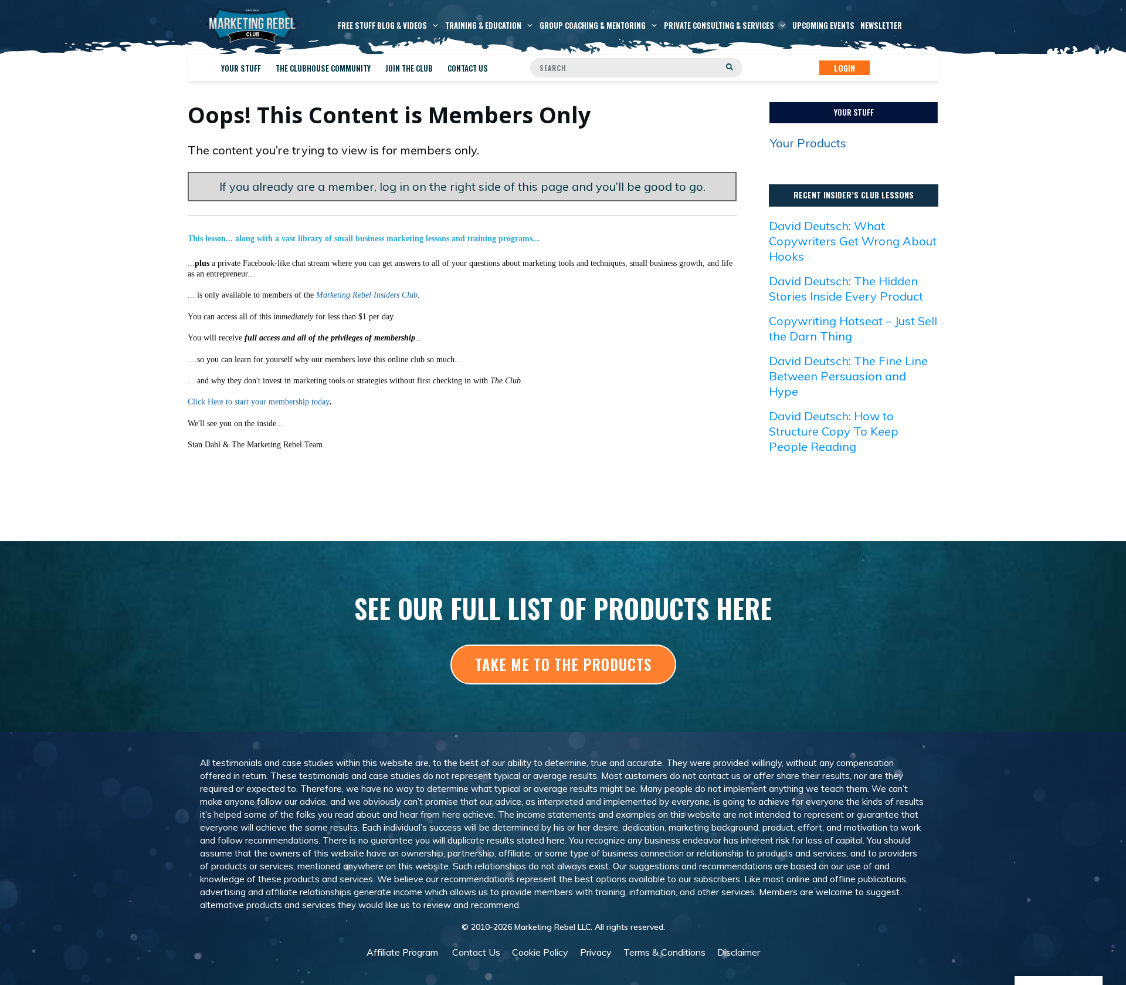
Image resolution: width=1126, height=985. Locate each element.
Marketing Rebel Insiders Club (367, 295)
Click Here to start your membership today (259, 401)
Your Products (808, 143)
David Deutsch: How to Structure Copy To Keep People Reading (833, 431)
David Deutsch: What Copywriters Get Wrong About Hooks (853, 241)
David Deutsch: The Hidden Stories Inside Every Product (846, 288)
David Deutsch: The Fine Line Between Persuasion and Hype (848, 376)
